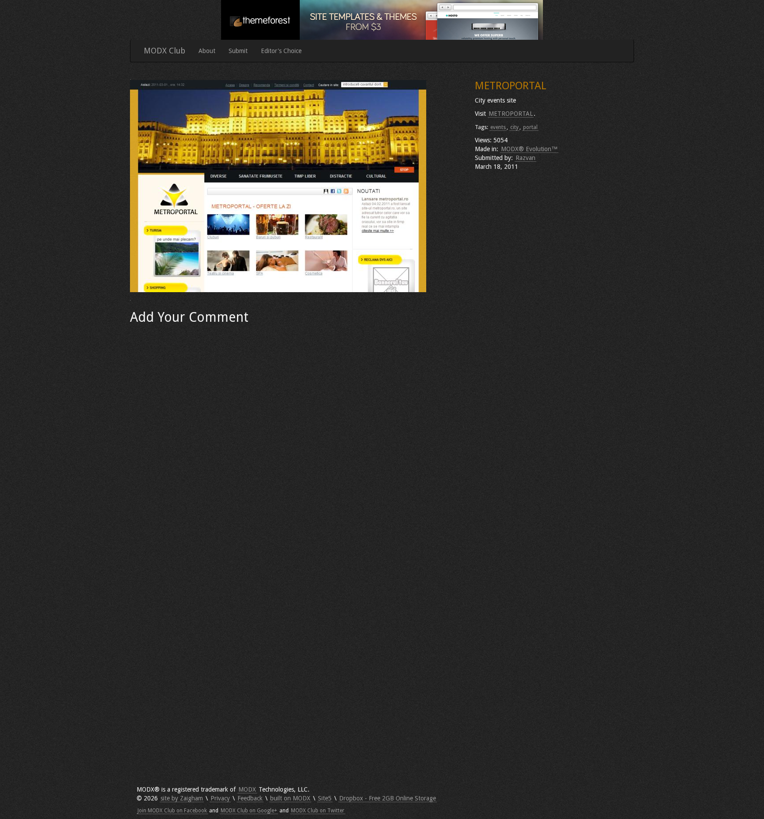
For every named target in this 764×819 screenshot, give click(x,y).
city (514, 127)
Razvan (525, 157)
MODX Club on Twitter (317, 811)
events (498, 127)
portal (530, 127)
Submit (238, 50)
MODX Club (164, 50)
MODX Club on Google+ (249, 811)
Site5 (325, 798)
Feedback (250, 798)
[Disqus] (296, 439)
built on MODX (290, 798)
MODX (247, 789)
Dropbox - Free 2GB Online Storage (387, 798)
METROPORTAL (511, 113)
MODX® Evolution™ (529, 148)
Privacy (220, 798)
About (207, 50)
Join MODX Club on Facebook (172, 811)
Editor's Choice (281, 50)
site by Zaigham (181, 798)
